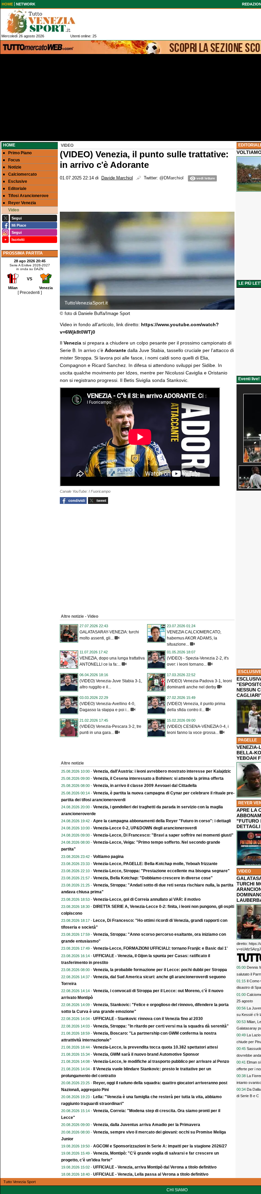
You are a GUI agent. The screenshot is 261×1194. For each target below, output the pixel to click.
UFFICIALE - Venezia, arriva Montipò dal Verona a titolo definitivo (154, 1167)
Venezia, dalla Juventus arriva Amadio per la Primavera (146, 1124)
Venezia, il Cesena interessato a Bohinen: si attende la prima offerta (158, 778)
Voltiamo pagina (108, 856)
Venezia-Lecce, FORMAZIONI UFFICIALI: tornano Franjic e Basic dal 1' (160, 948)
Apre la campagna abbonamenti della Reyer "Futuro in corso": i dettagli (162, 821)
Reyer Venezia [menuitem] (22, 202)
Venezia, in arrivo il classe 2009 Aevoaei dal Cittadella (145, 785)
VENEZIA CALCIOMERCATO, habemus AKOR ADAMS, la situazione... (194, 638)
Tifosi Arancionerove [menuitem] (28, 195)
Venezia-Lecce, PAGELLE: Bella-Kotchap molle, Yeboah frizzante (155, 863)
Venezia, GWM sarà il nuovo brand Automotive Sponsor (146, 1054)
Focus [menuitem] (14, 160)
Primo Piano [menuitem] (20, 153)
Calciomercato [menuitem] (22, 174)
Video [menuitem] (13, 210)
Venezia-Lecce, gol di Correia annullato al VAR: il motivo (147, 899)
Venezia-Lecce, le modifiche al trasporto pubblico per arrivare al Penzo (161, 1061)
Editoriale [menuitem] (17, 188)
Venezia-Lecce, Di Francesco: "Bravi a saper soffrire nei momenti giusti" (163, 835)
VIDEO (244, 871)
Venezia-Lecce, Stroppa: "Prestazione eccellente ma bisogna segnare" (161, 870)
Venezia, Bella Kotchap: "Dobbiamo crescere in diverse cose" (153, 878)
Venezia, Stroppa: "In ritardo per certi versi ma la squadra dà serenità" (161, 1026)
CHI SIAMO (177, 1190)
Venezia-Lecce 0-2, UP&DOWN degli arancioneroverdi (145, 828)
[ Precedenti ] (30, 292)
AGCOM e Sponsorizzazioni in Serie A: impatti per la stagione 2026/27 (160, 1146)
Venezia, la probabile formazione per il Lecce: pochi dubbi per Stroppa (160, 969)
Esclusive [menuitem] (17, 181)
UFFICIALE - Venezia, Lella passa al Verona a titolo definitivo (150, 1174)
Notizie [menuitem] (14, 167)
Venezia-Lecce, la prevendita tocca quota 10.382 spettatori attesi (155, 1047)
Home (9, 145)
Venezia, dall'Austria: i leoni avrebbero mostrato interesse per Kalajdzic (162, 771)
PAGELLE (247, 740)
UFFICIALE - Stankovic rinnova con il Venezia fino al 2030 (148, 1018)
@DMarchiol (171, 178)
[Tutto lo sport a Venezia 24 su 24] (46, 21)
